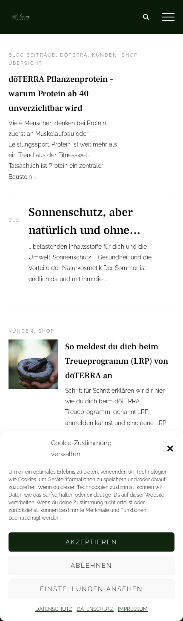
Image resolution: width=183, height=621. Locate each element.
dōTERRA (74, 55)
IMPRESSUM (133, 609)
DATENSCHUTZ (53, 609)
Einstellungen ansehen (91, 589)
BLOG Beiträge (32, 55)
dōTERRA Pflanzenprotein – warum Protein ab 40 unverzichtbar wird (61, 94)
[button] (170, 448)
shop (129, 55)
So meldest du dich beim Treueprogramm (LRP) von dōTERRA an (116, 361)
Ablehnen (91, 565)
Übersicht (26, 63)
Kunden (104, 55)
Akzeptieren (91, 542)
